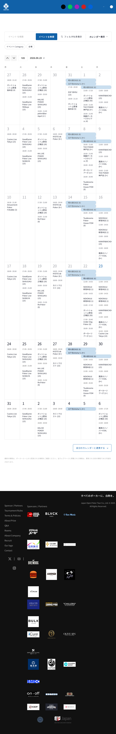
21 (70, 265)
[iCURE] (33, 634)
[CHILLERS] (69, 604)
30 (101, 343)
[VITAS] (51, 574)
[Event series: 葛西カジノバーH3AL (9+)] (100, 105)
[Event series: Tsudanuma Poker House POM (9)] (84, 179)
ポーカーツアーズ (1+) (87, 171)
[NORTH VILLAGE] (51, 664)
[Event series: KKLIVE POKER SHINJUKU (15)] (39, 97)
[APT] (33, 514)
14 (70, 197)
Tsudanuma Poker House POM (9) (88, 186)
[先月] (7, 58)
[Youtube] (83, 7)
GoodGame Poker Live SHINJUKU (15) (27, 89)
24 (9, 343)
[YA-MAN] (33, 591)
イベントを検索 (46, 36)
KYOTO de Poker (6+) (57, 137)
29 (40, 74)
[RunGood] (51, 604)
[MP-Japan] (62, 719)
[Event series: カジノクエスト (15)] (54, 283)
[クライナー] (69, 574)
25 (24, 343)
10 (9, 197)
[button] (110, 725)
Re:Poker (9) (41, 220)
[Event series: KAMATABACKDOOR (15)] (100, 93)
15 (85, 197)
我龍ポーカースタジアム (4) (87, 118)
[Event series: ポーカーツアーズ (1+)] (84, 167)
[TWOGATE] (69, 544)
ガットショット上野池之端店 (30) (88, 98)
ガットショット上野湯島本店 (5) (72, 106)
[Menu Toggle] (100, 7)
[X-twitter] (63, 7)
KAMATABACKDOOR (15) (107, 96)
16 (101, 197)
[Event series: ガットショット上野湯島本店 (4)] (8, 83)
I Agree (42, 725)
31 (70, 74)
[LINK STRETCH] (51, 634)
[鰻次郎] (33, 664)
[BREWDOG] (33, 561)
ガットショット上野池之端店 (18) (42, 87)
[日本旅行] (33, 544)
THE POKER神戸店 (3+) (88, 108)
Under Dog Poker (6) (87, 323)
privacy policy (100, 724)
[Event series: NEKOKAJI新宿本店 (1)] (100, 215)
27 (9, 74)
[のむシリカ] (33, 604)
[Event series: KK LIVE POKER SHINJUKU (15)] (39, 151)
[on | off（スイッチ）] (33, 694)
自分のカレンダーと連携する (90, 447)
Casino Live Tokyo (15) (12, 140)
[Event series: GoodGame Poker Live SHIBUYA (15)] (23, 153)
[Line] (70, 7)
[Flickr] (90, 7)
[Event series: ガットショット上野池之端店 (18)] (39, 83)
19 (40, 265)
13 (55, 197)
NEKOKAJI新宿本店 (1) (104, 219)
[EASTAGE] (51, 694)
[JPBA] (40, 719)
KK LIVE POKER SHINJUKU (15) (42, 157)
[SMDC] (33, 681)
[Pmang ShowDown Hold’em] (51, 707)
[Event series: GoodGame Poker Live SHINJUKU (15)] (23, 83)
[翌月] (14, 58)
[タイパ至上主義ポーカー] (33, 532)
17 (9, 265)
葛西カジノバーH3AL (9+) (103, 110)
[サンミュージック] (69, 514)
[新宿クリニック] (33, 651)
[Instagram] (77, 7)
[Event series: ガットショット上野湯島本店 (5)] (69, 101)
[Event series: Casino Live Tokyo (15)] (8, 136)
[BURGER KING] (33, 574)
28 (24, 74)
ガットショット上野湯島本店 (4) (11, 87)
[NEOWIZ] (69, 707)
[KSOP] (33, 707)
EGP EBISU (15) (72, 93)
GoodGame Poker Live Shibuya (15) (27, 106)
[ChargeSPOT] (69, 664)
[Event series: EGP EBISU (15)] (69, 89)
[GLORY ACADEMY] (51, 544)
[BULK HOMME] (33, 621)
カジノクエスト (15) (57, 286)
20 (55, 265)
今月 (23, 58)
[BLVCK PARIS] (51, 514)
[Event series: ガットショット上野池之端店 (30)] (84, 93)
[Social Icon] (9, 559)
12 (40, 197)
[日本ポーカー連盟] (69, 694)
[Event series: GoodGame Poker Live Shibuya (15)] (23, 99)
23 (101, 265)
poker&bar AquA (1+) (42, 114)
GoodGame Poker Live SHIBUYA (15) (27, 160)
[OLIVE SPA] (69, 634)
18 (24, 265)
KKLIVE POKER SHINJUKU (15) (42, 103)
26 (40, 343)
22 (85, 265)
